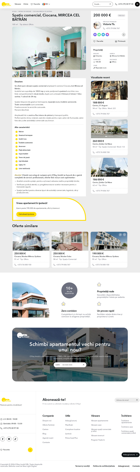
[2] (107, 97)
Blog (44, 434)
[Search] (110, 4)
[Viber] (95, 34)
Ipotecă (68, 434)
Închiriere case (127, 427)
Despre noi (47, 421)
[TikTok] (15, 439)
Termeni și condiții (82, 466)
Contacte (46, 442)
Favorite (37, 4)
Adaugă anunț (71, 421)
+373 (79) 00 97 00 (125, 4)
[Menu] (137, 4)
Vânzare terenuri (97, 436)
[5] (112, 97)
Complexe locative (72, 429)
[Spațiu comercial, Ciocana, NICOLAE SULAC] (70, 241)
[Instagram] (9, 439)
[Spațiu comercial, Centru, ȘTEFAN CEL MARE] (109, 128)
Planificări (69, 425)
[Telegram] (103, 34)
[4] (111, 97)
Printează (121, 41)
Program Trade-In (98, 440)
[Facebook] (2, 439)
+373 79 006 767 (113, 28)
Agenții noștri (48, 438)
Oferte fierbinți (48, 425)
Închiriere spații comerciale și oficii (128, 432)
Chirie (25, 4)
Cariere (45, 429)
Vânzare (18, 4)
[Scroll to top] (30, 449)
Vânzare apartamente (99, 421)
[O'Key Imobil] (6, 4)
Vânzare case (96, 425)
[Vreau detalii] (83, 365)
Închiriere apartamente (126, 421)
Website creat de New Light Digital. (23, 466)
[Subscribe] (136, 400)
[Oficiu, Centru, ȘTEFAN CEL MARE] (109, 167)
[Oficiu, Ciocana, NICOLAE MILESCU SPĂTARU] (31, 241)
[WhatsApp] (99, 34)
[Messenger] (107, 34)
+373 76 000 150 (103, 152)
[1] (106, 97)
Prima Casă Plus (71, 438)
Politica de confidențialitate (104, 466)
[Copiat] (76, 30)
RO (46, 4)
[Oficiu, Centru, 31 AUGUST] (109, 90)
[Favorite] (82, 30)
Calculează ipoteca (26, 214)
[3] (109, 97)
